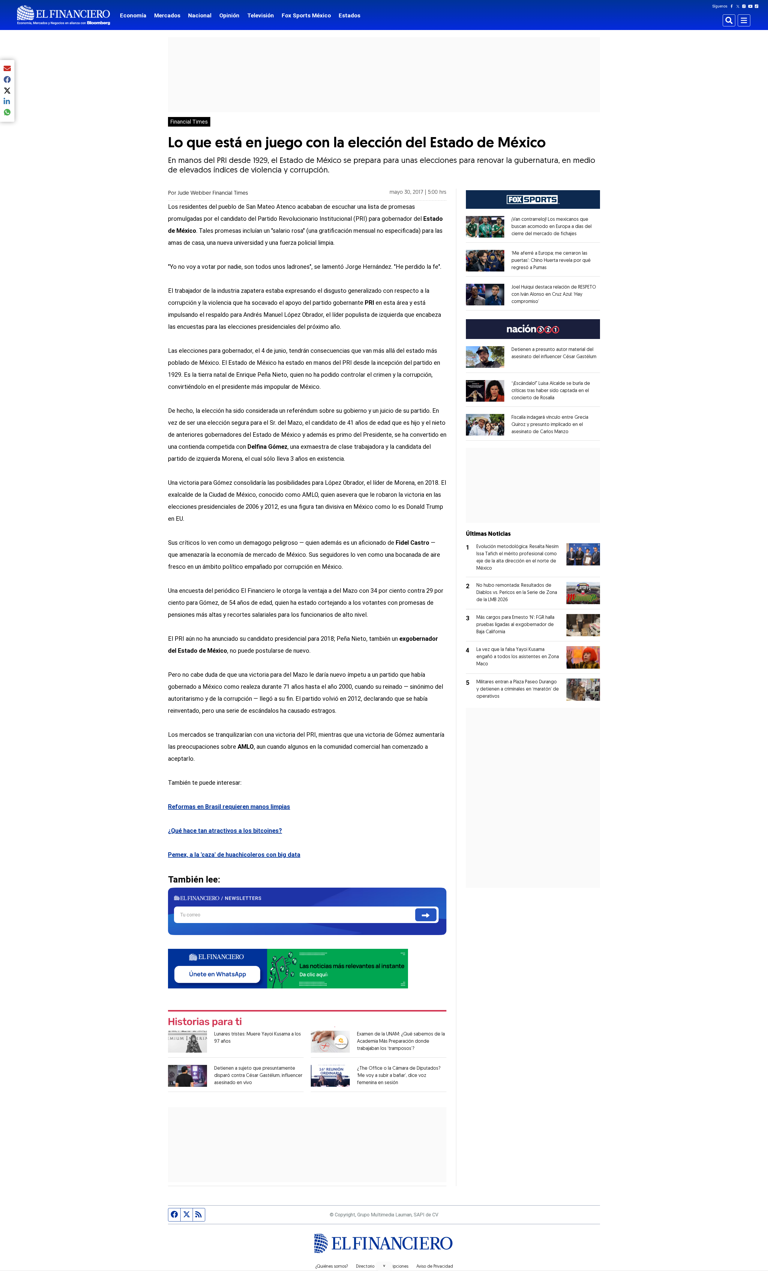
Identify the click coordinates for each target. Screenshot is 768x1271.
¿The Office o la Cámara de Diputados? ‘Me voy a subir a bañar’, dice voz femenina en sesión (398, 1075)
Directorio (365, 1267)
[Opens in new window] (485, 227)
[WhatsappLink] (288, 968)
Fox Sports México (306, 15)
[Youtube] (751, 6)
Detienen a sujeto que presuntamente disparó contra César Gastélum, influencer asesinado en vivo (258, 1075)
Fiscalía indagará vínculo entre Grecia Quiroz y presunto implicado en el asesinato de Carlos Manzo (550, 424)
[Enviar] (425, 914)
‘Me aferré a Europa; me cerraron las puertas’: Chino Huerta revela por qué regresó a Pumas (551, 260)
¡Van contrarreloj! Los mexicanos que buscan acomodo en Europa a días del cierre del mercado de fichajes (552, 226)
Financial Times (189, 122)
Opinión (229, 15)
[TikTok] (758, 6)
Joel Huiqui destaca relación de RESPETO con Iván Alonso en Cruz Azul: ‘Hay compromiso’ (554, 294)
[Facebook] (733, 6)
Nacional (200, 15)
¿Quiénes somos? (331, 1267)
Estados (349, 15)
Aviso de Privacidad (434, 1267)
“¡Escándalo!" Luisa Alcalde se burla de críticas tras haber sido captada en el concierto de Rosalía (551, 390)
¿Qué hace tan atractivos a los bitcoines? (225, 830)
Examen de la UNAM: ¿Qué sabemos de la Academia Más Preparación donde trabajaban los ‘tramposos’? (401, 1041)
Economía (133, 15)
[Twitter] (739, 6)
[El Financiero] (63, 15)
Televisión (260, 15)
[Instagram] (745, 6)
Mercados (167, 15)
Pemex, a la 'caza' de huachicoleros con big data (234, 854)
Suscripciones (395, 1267)
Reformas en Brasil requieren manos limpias (229, 806)
